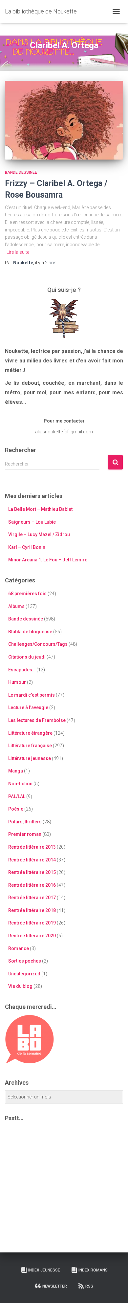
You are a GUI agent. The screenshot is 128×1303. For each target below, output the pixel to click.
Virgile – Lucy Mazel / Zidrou (39, 534)
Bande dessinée (21, 172)
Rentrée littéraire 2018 (32, 910)
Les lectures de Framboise (37, 720)
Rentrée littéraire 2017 (32, 897)
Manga (15, 770)
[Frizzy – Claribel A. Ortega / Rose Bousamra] (64, 120)
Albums (16, 606)
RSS (89, 1286)
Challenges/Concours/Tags (38, 644)
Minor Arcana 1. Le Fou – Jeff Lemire (47, 559)
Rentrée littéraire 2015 (32, 872)
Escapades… (21, 669)
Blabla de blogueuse (30, 631)
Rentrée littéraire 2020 (32, 935)
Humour (17, 682)
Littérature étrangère (30, 733)
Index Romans (93, 1270)
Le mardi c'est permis (31, 695)
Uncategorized (24, 973)
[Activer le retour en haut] (115, 1290)
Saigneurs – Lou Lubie (32, 522)
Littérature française (30, 745)
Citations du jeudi (27, 657)
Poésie (15, 809)
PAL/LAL (16, 796)
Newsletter (54, 1286)
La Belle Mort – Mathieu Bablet (40, 509)
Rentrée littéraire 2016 (32, 885)
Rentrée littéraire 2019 (32, 922)
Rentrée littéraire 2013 (32, 847)
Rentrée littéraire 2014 (32, 859)
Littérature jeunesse (29, 758)
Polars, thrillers (25, 821)
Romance (18, 948)
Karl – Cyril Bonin (26, 547)
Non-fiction (20, 783)
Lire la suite (18, 252)
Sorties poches (24, 961)
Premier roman (24, 834)
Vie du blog (20, 986)
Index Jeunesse (44, 1270)
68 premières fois (27, 593)
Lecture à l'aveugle (28, 707)
